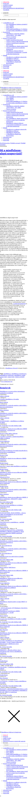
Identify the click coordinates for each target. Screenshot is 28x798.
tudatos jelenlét (19, 377)
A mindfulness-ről (8, 23)
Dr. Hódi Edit (4, 425)
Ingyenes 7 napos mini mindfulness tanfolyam (13, 466)
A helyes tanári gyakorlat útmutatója (17, 41)
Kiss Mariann (4, 629)
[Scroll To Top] (0, 796)
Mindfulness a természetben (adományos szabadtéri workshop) (12, 392)
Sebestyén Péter (5, 477)
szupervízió (11, 377)
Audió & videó (7, 738)
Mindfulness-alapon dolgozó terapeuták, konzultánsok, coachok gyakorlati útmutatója (16, 52)
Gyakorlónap (4, 661)
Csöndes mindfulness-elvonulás (9, 399)
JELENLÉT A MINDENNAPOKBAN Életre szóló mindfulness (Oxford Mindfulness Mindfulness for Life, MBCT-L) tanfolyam (13, 690)
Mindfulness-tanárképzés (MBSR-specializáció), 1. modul (10, 611)
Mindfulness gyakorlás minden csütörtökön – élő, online (15, 34)
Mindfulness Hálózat (12, 58)
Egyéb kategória (5, 143)
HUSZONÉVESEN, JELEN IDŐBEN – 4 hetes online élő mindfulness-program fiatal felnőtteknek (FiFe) (13, 514)
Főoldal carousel (15, 143)
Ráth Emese (12, 567)
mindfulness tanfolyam (7, 375)
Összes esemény (11, 37)
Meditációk (6, 739)
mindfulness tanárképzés (18, 373)
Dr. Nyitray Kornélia (6, 519)
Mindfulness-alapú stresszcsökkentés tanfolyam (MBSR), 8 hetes (11, 579)
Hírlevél (5, 735)
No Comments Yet (6, 381)
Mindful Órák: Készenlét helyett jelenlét (11, 556)
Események (6, 32)
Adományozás (7, 65)
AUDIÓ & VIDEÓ (8, 5)
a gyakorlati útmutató (19, 303)
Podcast (5, 736)
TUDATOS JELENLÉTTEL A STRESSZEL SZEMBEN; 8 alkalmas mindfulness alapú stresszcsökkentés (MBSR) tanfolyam (12, 531)
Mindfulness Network (12, 368)
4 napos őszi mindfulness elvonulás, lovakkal (13, 619)
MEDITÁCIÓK (7, 6)
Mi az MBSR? (10, 26)
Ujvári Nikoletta (4, 441)
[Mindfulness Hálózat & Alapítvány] (10, 87)
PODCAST (6, 3)
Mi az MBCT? (10, 27)
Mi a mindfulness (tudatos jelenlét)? (16, 24)
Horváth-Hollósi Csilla (14, 425)
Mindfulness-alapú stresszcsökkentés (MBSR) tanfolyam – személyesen (13, 429)
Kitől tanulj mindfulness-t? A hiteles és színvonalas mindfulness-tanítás (16, 29)
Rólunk (5, 55)
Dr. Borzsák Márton (6, 545)
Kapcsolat (6, 68)
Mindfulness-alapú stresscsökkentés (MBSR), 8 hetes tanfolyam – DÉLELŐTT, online (14, 498)
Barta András (4, 402)
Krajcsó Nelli (4, 433)
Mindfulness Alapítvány (13, 60)
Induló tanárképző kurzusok (14, 40)
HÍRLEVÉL (6, 2)
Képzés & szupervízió (9, 38)
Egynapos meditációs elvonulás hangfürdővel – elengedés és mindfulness (14, 451)
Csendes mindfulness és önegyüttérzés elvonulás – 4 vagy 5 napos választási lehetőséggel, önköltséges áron (11, 642)
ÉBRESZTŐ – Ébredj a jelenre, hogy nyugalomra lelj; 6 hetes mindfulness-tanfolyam (11, 651)
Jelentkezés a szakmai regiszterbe (16, 57)
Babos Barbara (4, 410)
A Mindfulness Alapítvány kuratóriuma (13, 62)
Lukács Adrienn (4, 396)
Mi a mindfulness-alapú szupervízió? (17, 46)
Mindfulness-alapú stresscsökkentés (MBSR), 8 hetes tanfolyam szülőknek (14, 586)
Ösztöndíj (6, 66)
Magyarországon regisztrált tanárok (14, 741)
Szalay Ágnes (4, 591)
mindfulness (7, 373)
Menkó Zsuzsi (4, 463)
